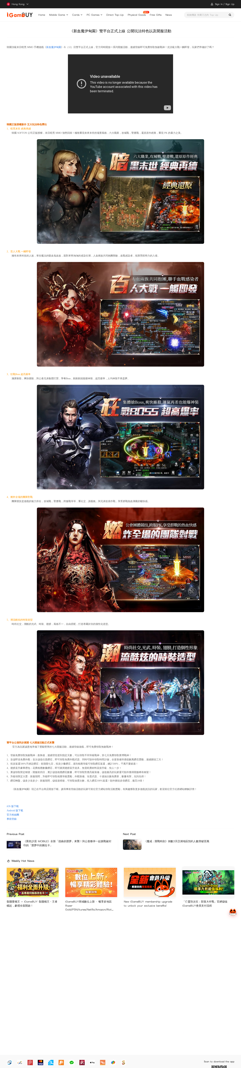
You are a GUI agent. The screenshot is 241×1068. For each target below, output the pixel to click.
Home (41, 14)
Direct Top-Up (115, 14)
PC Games (93, 14)
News (168, 14)
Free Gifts (155, 14)
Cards (75, 14)
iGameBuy (20, 14)
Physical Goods (137, 14)
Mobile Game (57, 14)
